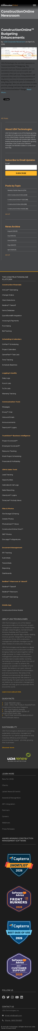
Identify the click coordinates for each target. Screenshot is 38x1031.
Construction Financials (11, 285)
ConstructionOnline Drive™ (12, 529)
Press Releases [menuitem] (8, 829)
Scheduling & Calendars (11, 339)
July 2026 (11, 236)
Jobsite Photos (8, 519)
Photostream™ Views (10, 524)
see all (7, 214)
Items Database (8, 310)
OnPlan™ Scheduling (10, 344)
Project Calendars (9, 349)
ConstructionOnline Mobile (17, 209)
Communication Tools (11, 402)
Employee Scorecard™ (11, 446)
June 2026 (11, 240)
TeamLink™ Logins (9, 427)
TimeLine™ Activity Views (11, 500)
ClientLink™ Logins (9, 495)
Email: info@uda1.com (13, 1015)
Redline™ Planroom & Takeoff (14, 581)
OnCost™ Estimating (10, 290)
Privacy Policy (11, 1028)
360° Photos (7, 534)
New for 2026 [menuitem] (8, 779)
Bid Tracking (7, 331)
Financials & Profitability (11, 461)
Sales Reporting (8, 490)
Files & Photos (8, 509)
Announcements (8, 422)
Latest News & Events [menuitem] (11, 792)
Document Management (12, 548)
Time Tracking (7, 360)
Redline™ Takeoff (9, 305)
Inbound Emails (8, 417)
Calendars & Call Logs (10, 485)
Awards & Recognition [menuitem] (11, 798)
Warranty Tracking (9, 394)
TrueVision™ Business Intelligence (16, 436)
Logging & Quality (9, 373)
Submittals (6, 558)
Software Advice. (12, 718)
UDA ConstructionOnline (17, 195)
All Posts (4, 118)
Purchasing (6, 326)
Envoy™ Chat (7, 412)
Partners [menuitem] (6, 810)
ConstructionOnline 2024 (17, 204)
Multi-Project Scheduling (11, 456)
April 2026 (11, 249)
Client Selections (8, 300)
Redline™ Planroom (10, 592)
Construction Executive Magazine (15, 707)
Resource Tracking (9, 451)
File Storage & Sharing (10, 514)
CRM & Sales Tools (9, 469)
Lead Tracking (7, 475)
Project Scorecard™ (10, 441)
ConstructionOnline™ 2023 (17, 199)
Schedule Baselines (9, 365)
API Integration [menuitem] (8, 804)
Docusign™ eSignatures (11, 539)
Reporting (6, 568)
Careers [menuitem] (5, 816)
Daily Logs (6, 378)
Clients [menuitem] (5, 785)
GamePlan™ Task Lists (10, 355)
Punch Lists (6, 383)
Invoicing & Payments (10, 321)
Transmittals (6, 563)
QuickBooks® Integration (12, 316)
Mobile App (6, 605)
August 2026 (12, 231)
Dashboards (6, 573)
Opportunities (7, 480)
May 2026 (11, 245)
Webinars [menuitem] (6, 823)
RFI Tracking (7, 553)
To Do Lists (6, 388)
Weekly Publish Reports (16, 190)
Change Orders (8, 295)
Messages (6, 407)
